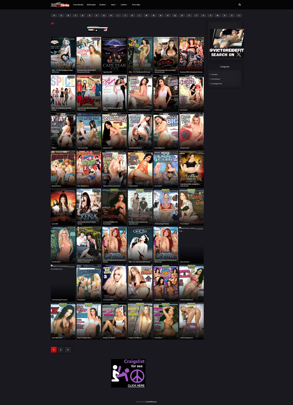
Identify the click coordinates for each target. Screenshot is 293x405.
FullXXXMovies (151, 402)
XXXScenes (91, 4)
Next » (68, 350)
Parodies (215, 74)
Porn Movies (78, 4)
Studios (102, 4)
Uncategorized (217, 84)
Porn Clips (136, 4)
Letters (124, 4)
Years (113, 4)
